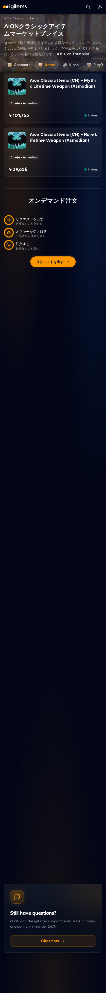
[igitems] (15, 7)
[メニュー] (100, 7)
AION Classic (14, 18)
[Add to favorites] (21, 81)
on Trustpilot (73, 54)
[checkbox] (12, 92)
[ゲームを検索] (88, 7)
